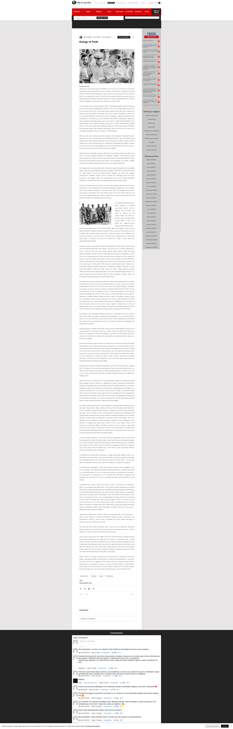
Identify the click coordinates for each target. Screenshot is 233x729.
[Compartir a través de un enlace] (93, 589)
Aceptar (225, 726)
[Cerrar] (231, 726)
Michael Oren (84, 576)
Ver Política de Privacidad (92, 726)
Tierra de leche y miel (85, 583)
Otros (81, 580)
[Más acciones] (133, 37)
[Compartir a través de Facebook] (80, 589)
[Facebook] (159, 3)
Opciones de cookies (212, 726)
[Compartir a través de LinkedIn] (89, 589)
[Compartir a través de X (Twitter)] (85, 589)
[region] (77, 11)
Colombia (93, 576)
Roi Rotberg (109, 576)
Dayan (101, 576)
